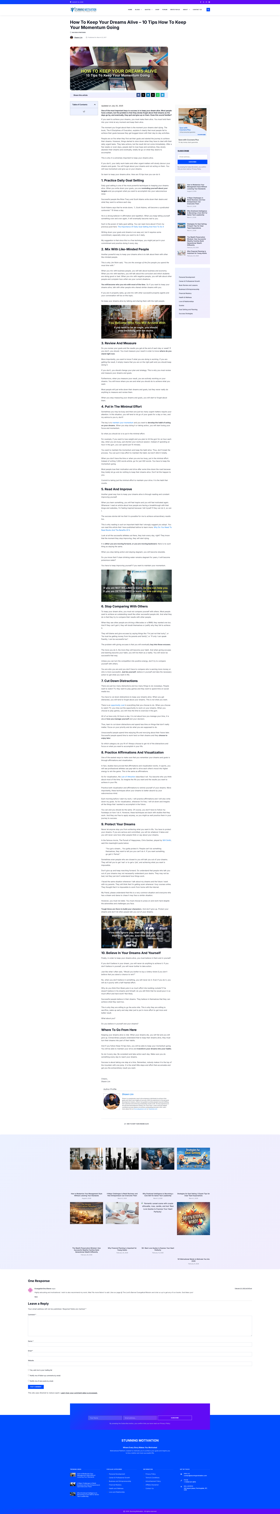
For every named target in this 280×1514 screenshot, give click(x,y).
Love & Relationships (186, 301)
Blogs (137, 9)
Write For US (175, 9)
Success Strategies (79, 32)
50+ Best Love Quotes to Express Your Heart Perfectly (158, 1249)
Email (30, 1351)
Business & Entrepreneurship (189, 289)
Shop (157, 9)
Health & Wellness (185, 297)
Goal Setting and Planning (188, 309)
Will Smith (167, 840)
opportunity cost (117, 705)
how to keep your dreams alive (138, 1124)
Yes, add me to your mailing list (40, 1370)
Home (130, 9)
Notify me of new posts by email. (41, 1381)
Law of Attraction (128, 777)
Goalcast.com (153, 1109)
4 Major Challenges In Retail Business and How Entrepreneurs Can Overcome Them (196, 201)
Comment (32, 1314)
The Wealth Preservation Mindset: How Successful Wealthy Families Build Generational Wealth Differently (196, 241)
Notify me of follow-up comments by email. (45, 1375)
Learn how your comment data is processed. (79, 1393)
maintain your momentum (122, 422)
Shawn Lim (128, 1094)
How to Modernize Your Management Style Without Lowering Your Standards (197, 187)
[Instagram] (206, 2)
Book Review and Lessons (188, 285)
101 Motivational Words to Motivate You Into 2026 (194, 1260)
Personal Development (187, 277)
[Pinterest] (209, 2)
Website (31, 1360)
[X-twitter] (203, 2)
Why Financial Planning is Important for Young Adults (197, 252)
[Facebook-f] (200, 2)
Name (30, 1341)
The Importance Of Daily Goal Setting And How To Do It (141, 227)
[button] (208, 9)
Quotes (147, 9)
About (185, 9)
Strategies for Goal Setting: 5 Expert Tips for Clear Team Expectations (197, 226)
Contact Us (197, 9)
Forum (164, 9)
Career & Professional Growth (189, 281)
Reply (36, 1296)
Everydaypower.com (140, 1109)
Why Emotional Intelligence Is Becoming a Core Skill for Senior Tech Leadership (197, 213)
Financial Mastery (185, 293)
